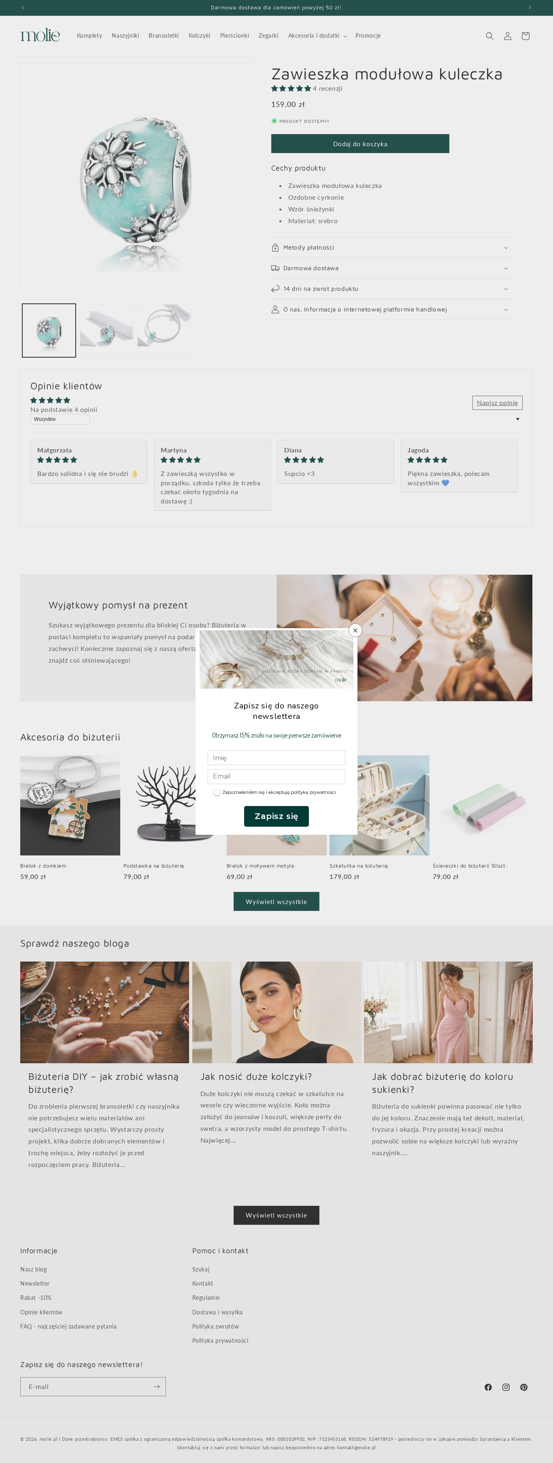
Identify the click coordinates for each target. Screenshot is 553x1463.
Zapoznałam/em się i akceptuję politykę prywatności (279, 792)
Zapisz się (276, 816)
